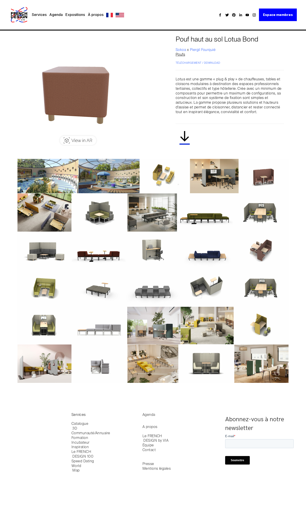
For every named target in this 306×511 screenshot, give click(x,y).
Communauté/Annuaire (90, 433)
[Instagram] (254, 15)
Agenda (56, 14)
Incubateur (80, 443)
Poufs (180, 55)
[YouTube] (247, 15)
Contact (149, 450)
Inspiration (80, 447)
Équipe (148, 445)
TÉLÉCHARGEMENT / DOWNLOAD (198, 63)
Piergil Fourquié (203, 50)
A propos (149, 427)
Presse (148, 464)
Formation (79, 438)
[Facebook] (220, 15)
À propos (95, 14)
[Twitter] (227, 15)
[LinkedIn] (241, 15)
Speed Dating (82, 461)
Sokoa (181, 50)
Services (39, 14)
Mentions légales (156, 469)
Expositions (75, 14)
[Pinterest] (234, 15)
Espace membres (278, 15)
